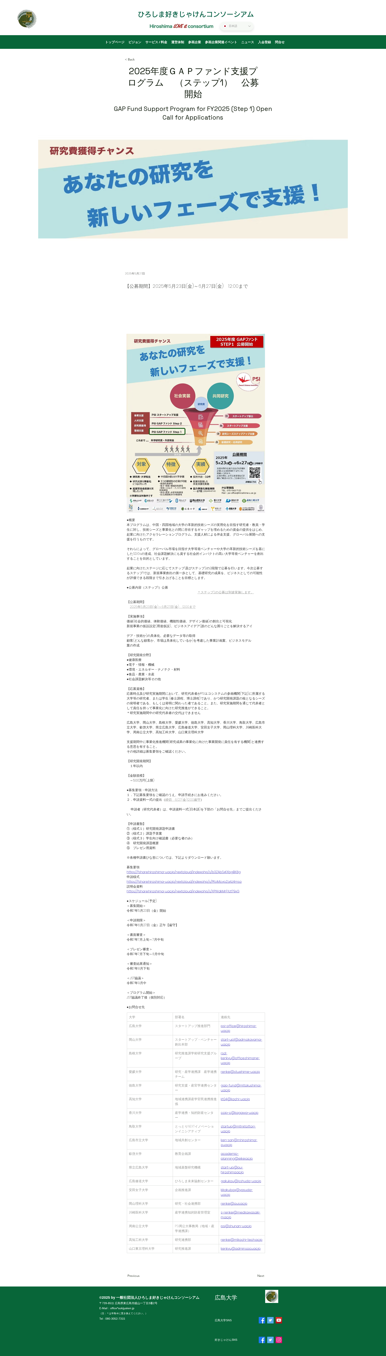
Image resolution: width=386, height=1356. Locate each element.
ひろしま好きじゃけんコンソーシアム (196, 14)
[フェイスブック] (262, 1320)
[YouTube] (279, 1320)
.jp (132, 1308)
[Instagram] (279, 1340)
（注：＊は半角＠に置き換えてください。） (123, 1313)
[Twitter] (270, 1320)
